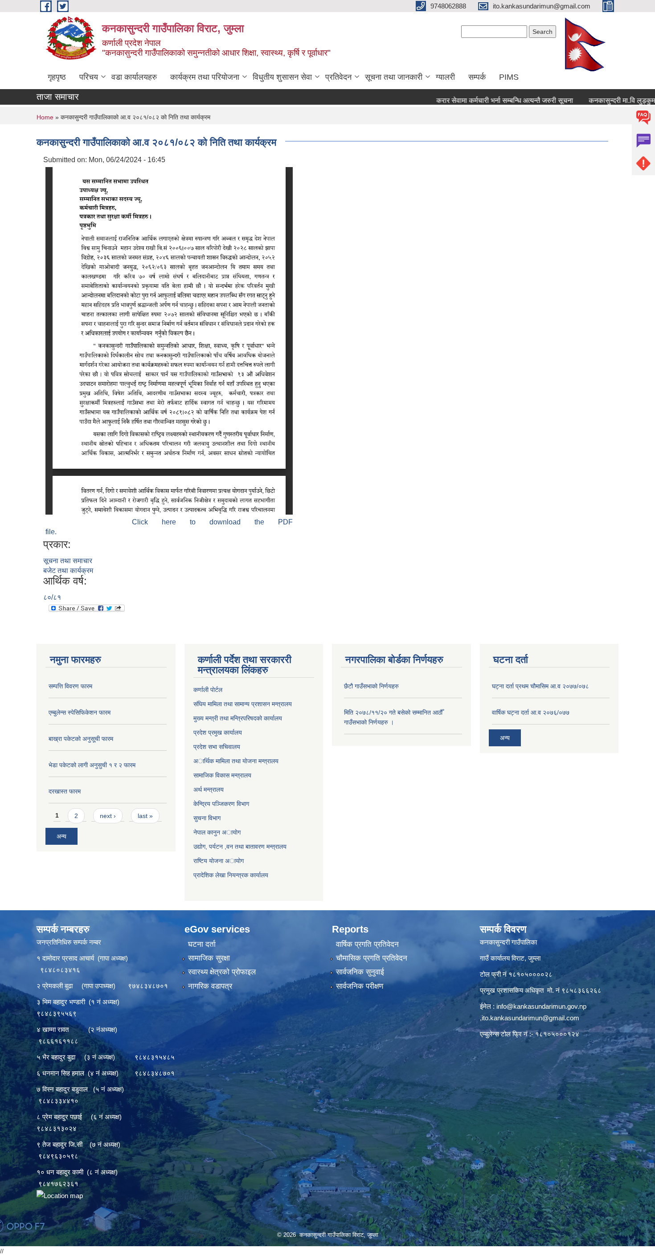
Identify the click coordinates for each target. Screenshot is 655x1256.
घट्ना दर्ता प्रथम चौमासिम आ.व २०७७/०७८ (540, 686)
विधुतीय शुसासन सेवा (282, 77)
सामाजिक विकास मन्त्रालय (222, 775)
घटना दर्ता (202, 944)
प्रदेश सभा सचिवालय (216, 746)
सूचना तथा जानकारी (393, 77)
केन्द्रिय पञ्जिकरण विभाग (221, 803)
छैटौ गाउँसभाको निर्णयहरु (371, 686)
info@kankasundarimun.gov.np (541, 1006)
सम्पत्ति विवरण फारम (70, 686)
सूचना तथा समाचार (67, 561)
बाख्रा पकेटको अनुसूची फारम (81, 738)
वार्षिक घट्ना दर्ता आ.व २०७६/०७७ (530, 712)
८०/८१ (52, 597)
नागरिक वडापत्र (210, 986)
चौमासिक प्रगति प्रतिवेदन (371, 958)
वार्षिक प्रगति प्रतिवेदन (367, 944)
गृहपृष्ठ (57, 77)
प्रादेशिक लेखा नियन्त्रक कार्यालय (230, 875)
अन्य (61, 836)
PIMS (509, 77)
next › (108, 815)
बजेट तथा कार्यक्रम (68, 570)
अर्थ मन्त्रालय (208, 789)
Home (45, 117)
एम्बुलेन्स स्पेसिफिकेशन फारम (80, 712)
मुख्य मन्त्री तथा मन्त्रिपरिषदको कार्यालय (237, 718)
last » (145, 815)
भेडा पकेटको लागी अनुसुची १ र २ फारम (92, 765)
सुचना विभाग (207, 818)
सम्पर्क (477, 77)
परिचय (88, 77)
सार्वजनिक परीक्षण (359, 986)
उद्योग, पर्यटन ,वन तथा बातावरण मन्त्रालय (240, 846)
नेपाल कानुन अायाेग (217, 832)
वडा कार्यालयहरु (134, 77)
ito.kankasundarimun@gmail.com (530, 1018)
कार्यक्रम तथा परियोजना (204, 77)
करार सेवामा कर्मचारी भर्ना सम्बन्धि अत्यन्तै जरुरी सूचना (472, 100)
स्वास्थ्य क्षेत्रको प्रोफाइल (222, 972)
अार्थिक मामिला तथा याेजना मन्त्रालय (235, 761)
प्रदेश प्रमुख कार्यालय (217, 732)
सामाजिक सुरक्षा (209, 958)
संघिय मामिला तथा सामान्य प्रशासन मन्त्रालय (242, 704)
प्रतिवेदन (338, 77)
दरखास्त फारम (65, 791)
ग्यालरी (445, 77)
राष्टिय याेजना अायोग (218, 860)
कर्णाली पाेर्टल (207, 689)
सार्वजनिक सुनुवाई (360, 972)
